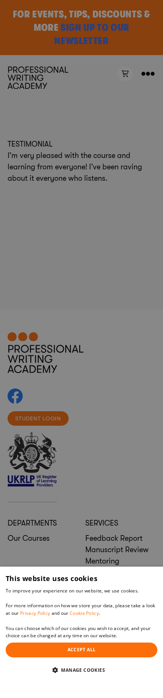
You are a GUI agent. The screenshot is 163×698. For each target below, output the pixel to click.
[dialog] (81, 632)
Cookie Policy (84, 613)
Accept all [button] (81, 649)
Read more (131, 635)
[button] (81, 669)
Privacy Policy (35, 613)
